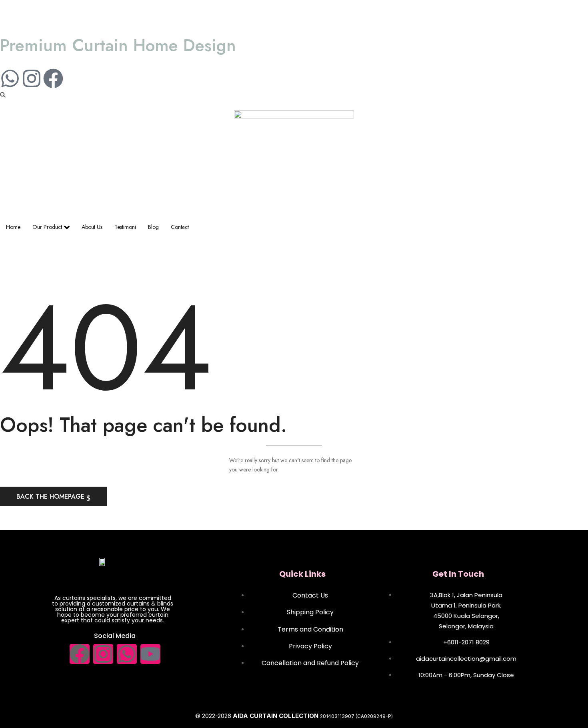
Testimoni (125, 227)
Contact (180, 227)
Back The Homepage (51, 496)
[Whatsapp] (10, 78)
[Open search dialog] (3, 95)
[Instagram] (32, 78)
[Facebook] (53, 78)
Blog (153, 227)
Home (13, 227)
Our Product (47, 227)
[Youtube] (150, 654)
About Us (92, 227)
